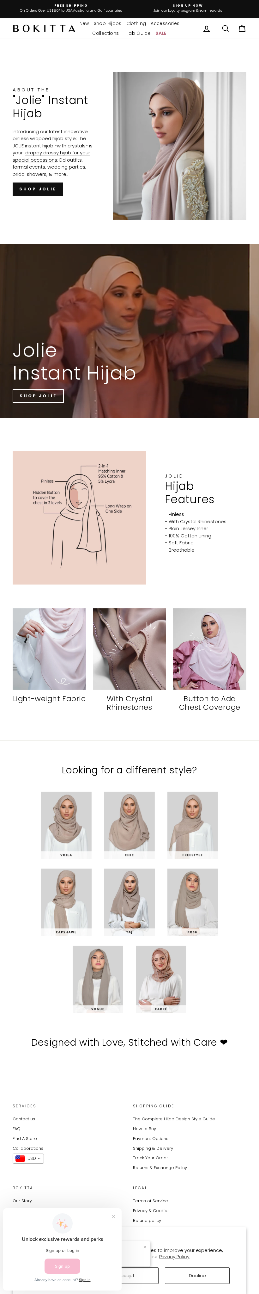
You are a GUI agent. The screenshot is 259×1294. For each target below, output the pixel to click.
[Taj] (129, 902)
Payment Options (150, 1139)
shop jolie (38, 396)
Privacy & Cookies (151, 1211)
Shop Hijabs (108, 23)
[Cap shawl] (66, 902)
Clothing (136, 23)
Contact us (24, 1119)
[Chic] (129, 825)
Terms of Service (150, 1201)
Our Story (22, 1201)
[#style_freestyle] (192, 825)
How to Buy (144, 1129)
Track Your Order (150, 1158)
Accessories (165, 23)
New (84, 23)
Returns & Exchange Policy (160, 1168)
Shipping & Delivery (153, 1148)
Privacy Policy (174, 1256)
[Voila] (66, 825)
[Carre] (161, 979)
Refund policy (147, 1220)
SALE (160, 33)
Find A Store (25, 1139)
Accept (126, 1275)
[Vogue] (98, 979)
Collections (105, 33)
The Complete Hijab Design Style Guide (174, 1119)
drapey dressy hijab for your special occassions (51, 156)
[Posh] (192, 902)
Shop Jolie (38, 189)
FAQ (17, 1129)
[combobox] (28, 1159)
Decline (197, 1275)
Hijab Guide (137, 33)
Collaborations (28, 1148)
